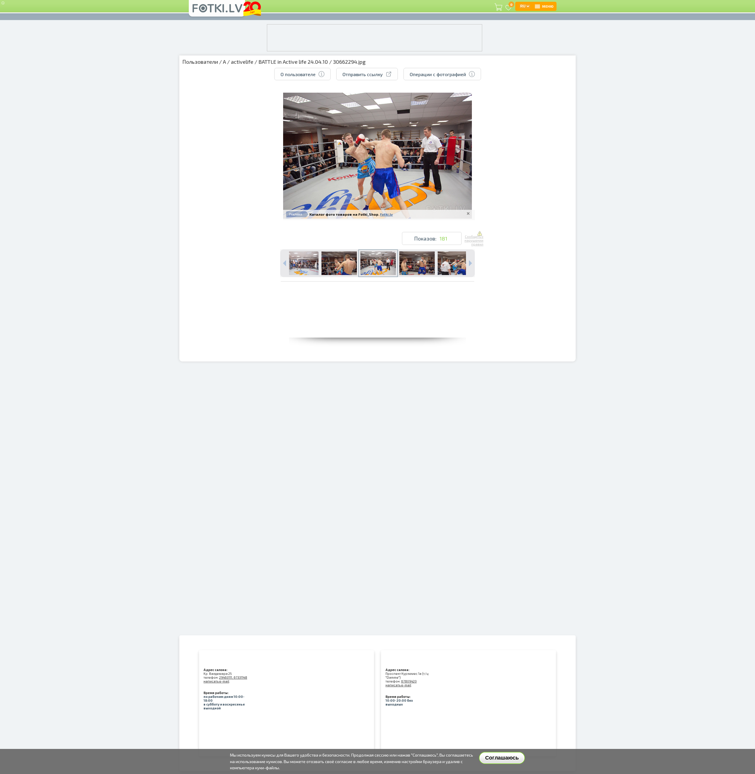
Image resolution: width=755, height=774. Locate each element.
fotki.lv (386, 214)
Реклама (295, 214)
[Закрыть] (468, 213)
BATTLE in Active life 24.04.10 (293, 61)
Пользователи (200, 61)
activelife (242, 61)
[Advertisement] (377, 324)
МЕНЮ (548, 6)
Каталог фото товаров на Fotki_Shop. (344, 214)
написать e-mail (216, 681)
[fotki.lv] (216, 11)
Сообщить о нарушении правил (474, 240)
